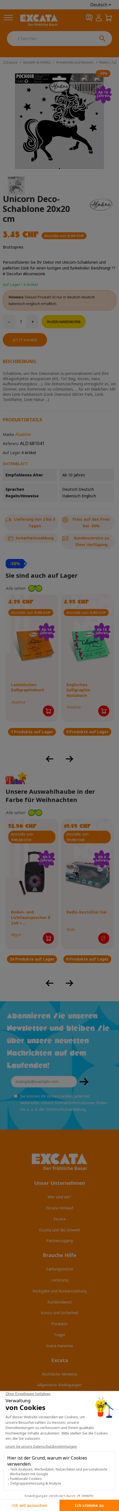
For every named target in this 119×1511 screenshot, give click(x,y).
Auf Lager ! (12, 284)
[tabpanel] (59, 121)
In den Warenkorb (64, 321)
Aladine (23, 434)
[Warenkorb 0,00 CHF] (108, 17)
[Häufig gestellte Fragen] (89, 18)
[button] (59, 588)
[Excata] (39, 20)
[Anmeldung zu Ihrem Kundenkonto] (99, 17)
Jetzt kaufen (25, 339)
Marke (8, 434)
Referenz (11, 443)
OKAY (84, 1081)
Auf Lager (11, 452)
